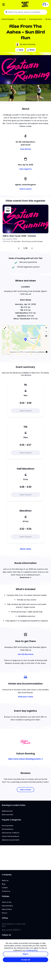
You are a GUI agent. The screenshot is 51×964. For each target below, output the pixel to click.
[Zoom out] (46, 331)
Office (5, 918)
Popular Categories (11, 819)
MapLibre (13, 352)
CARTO (21, 352)
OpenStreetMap (31, 352)
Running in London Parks (13, 805)
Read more (24, 577)
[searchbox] (25, 12)
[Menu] (10, 5)
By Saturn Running (27, 44)
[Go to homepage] (25, 5)
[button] (25, 340)
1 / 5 (25, 248)
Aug (7, 208)
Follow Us (6, 935)
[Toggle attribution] (46, 352)
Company (7, 874)
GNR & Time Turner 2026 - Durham (19, 236)
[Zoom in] (46, 328)
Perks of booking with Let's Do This (25, 258)
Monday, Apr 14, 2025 (25, 304)
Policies (5, 896)
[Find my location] (46, 336)
